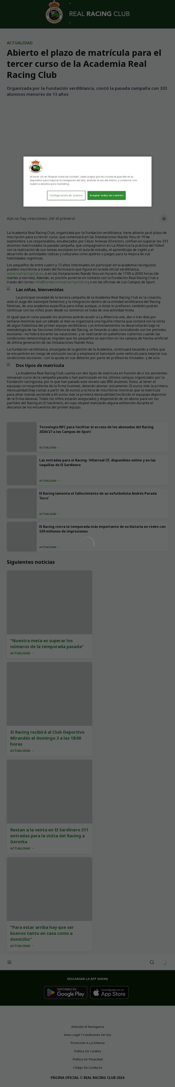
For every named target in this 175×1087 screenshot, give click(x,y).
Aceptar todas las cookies (106, 195)
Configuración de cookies (66, 195)
